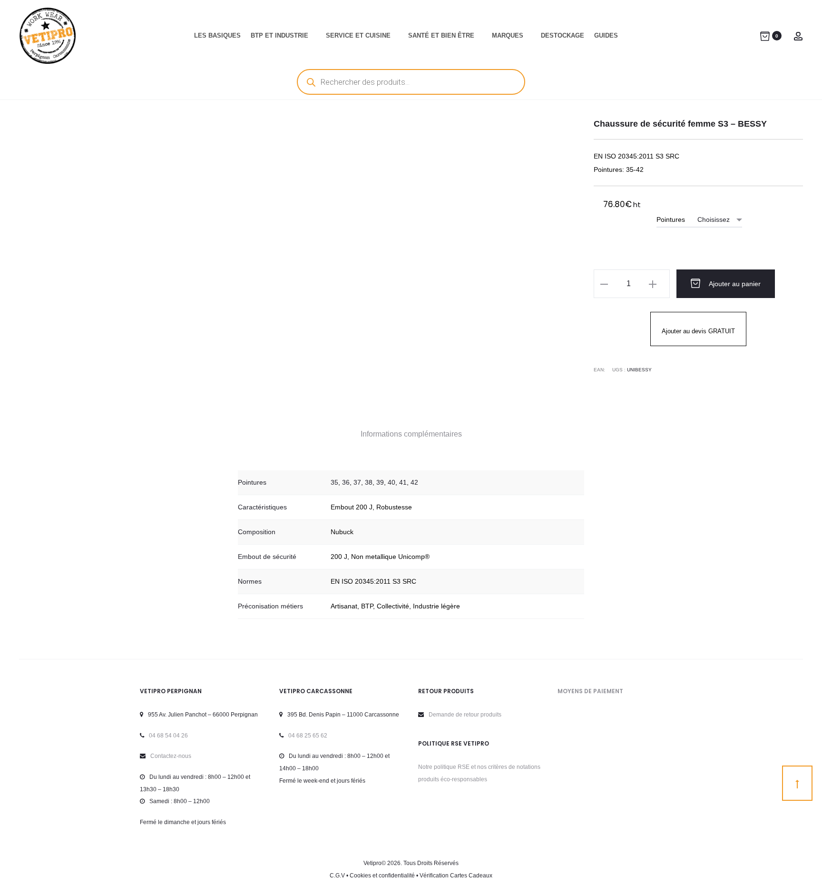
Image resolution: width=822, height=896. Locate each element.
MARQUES (507, 35)
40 (391, 482)
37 (357, 482)
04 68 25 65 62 (307, 735)
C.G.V (337, 875)
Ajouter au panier (734, 284)
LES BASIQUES (217, 35)
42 (414, 482)
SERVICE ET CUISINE (358, 35)
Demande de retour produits (465, 714)
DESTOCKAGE (562, 35)
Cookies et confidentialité (382, 875)
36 (346, 482)
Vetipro (372, 863)
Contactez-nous (170, 756)
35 (334, 482)
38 (368, 482)
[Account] (798, 36)
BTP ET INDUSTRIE (279, 35)
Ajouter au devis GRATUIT (698, 331)
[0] (765, 36)
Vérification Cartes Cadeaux (456, 875)
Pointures (670, 219)
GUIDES (606, 35)
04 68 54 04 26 (168, 735)
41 (403, 482)
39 (380, 482)
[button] (604, 283)
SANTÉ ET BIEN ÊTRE (441, 35)
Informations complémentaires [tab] (411, 434)
